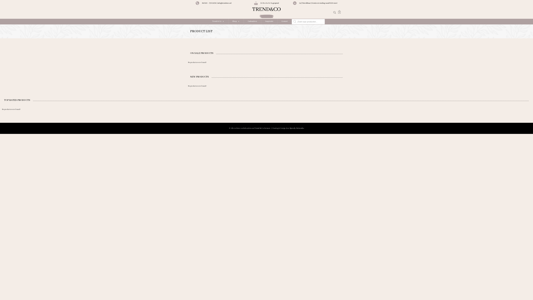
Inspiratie (269, 21)
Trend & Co (216, 21)
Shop (234, 21)
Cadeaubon (252, 21)
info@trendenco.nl (224, 3)
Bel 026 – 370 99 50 (209, 3)
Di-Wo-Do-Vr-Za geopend (269, 3)
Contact (284, 21)
